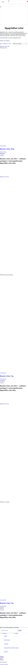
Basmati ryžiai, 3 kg (6, 603)
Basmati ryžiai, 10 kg (7, 149)
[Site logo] (14, 3)
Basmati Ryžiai (3, 152)
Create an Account (4, 664)
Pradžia (1, 37)
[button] (2, 155)
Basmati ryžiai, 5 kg (6, 376)
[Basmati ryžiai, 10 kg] (4, 46)
